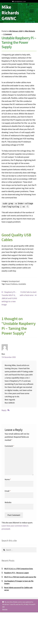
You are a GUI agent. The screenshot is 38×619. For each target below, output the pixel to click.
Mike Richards (30, 31)
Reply (4, 410)
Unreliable (22, 284)
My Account (6, 615)
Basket (29, 614)
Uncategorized (14, 281)
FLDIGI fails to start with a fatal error (28, 293)
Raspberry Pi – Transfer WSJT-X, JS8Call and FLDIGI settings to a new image (9, 298)
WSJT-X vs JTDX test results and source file (20, 577)
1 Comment (7, 34)
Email (8, 491)
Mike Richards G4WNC (10, 12)
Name (8, 479)
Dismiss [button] (4, 609)
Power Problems (11, 284)
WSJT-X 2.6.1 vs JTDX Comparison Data (18, 569)
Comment (9, 446)
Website (8, 502)
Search (19, 615)
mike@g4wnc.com (20, 1)
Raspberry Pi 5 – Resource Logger (16, 573)
